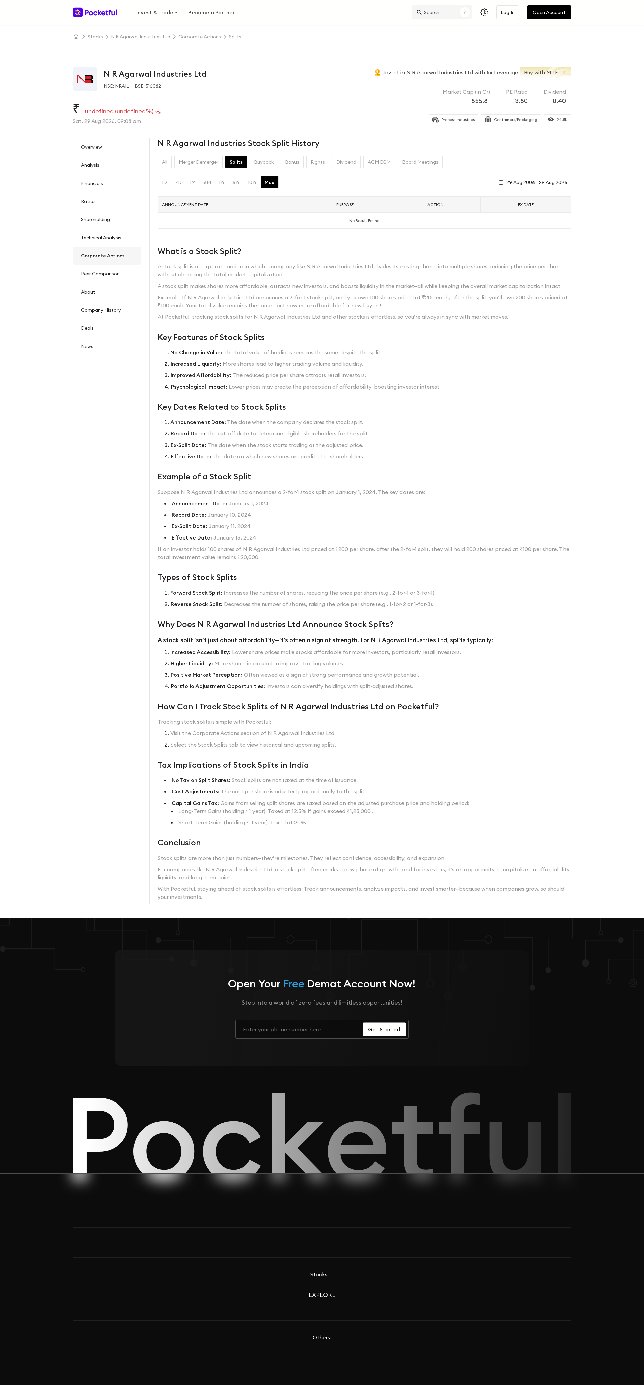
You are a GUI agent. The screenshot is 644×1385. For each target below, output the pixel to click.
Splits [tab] (236, 162)
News (87, 346)
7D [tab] (178, 182)
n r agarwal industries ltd (140, 37)
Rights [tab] (318, 162)
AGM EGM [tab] (379, 162)
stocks (95, 37)
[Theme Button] (484, 12)
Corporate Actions (102, 256)
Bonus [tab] (292, 162)
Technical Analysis (101, 238)
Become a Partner (211, 12)
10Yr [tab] (252, 182)
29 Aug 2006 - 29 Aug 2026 (536, 182)
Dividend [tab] (346, 162)
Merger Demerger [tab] (198, 162)
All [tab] (164, 162)
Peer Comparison (100, 274)
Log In (508, 12)
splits (235, 37)
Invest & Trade (154, 12)
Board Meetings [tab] (420, 162)
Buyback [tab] (264, 162)
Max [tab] (269, 182)
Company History (101, 310)
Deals (87, 328)
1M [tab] (193, 182)
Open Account (549, 12)
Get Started (384, 1029)
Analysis (90, 165)
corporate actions (199, 37)
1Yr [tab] (222, 182)
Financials (92, 183)
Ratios (88, 201)
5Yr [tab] (236, 182)
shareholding (95, 219)
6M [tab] (207, 182)
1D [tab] (164, 182)
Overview (91, 147)
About (88, 292)
